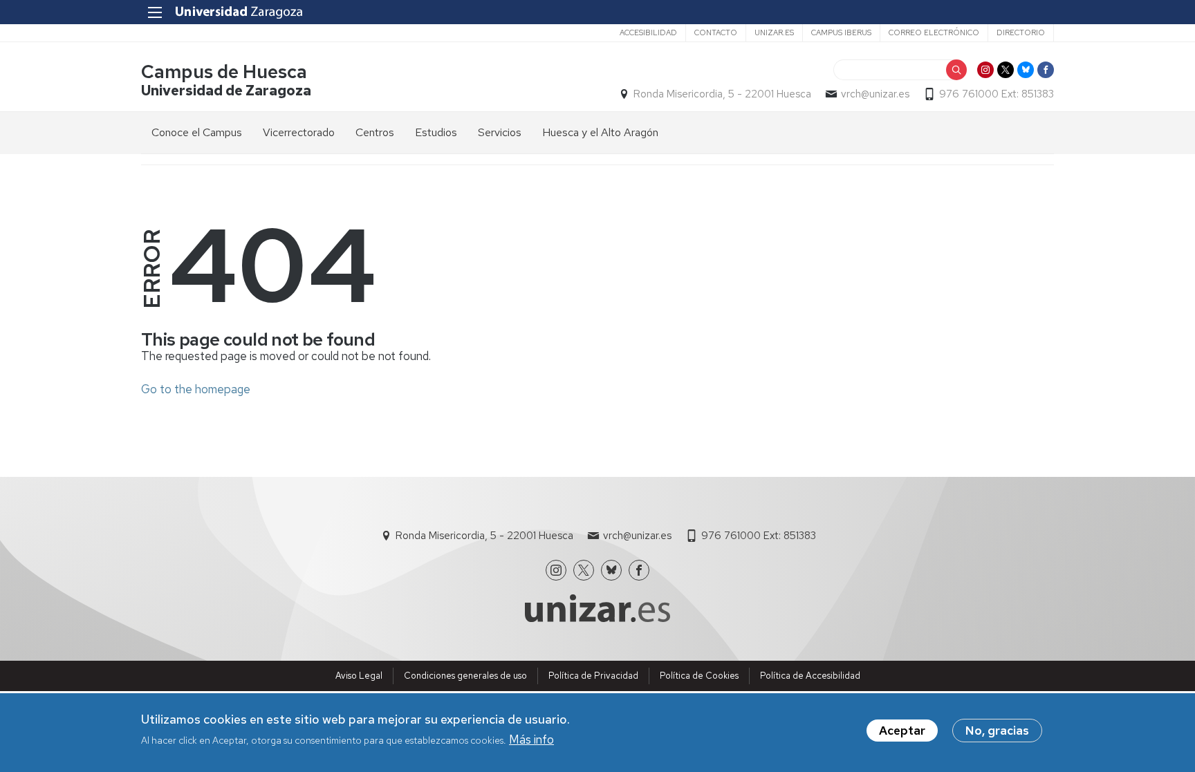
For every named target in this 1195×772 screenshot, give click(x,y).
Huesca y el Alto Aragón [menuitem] (600, 132)
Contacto (715, 32)
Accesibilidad (648, 32)
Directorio (1021, 32)
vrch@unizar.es (875, 94)
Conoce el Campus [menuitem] (196, 132)
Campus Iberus (841, 32)
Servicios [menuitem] (499, 132)
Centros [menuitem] (374, 132)
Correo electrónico (934, 32)
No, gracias (997, 730)
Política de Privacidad (593, 675)
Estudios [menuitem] (436, 132)
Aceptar (902, 730)
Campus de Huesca (224, 71)
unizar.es (774, 32)
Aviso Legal (358, 675)
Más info (531, 739)
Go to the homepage (195, 389)
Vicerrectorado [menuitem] (299, 132)
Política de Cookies (699, 675)
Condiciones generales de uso (465, 675)
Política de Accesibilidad (810, 675)
